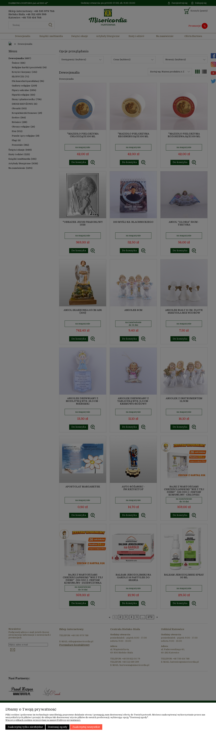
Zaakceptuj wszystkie (86, 727)
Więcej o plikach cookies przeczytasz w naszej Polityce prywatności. (43, 720)
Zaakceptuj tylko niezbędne (25, 727)
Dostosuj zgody (57, 727)
